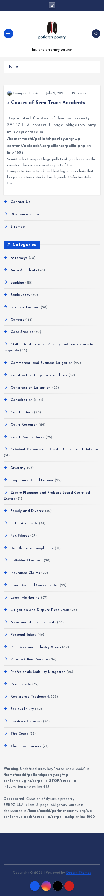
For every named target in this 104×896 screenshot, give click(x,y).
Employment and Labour (32, 480)
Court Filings (22, 412)
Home (12, 67)
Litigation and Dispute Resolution (40, 610)
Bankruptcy (20, 295)
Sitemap (18, 227)
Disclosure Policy (25, 214)
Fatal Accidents (24, 523)
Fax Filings (20, 536)
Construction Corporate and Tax (39, 375)
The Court (19, 734)
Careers (17, 320)
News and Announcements (33, 622)
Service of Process (26, 721)
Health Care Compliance (32, 548)
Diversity (18, 468)
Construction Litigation (31, 388)
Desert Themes (78, 873)
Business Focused (25, 307)
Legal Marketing (25, 598)
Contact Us (20, 202)
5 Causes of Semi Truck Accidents (46, 102)
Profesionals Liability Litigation (38, 672)
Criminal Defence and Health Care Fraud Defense (54, 449)
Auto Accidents (24, 270)
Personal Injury (23, 635)
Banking (17, 283)
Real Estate (21, 684)
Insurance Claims (25, 573)
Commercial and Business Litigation (42, 363)
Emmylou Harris (25, 93)
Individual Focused (27, 560)
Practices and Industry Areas (36, 647)
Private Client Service (29, 659)
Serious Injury (22, 709)
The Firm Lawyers (26, 746)
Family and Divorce (27, 511)
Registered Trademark (30, 697)
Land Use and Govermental (34, 585)
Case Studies (22, 332)
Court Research (24, 425)
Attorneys (19, 258)
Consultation (22, 400)
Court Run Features (27, 437)
